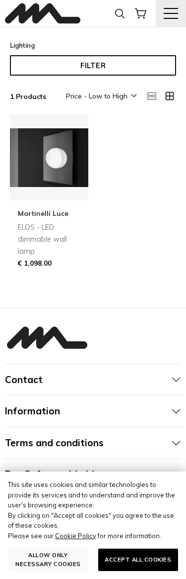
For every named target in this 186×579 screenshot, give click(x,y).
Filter (93, 65)
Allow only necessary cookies (48, 559)
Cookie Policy (75, 536)
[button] (100, 96)
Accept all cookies (138, 559)
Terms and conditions (54, 443)
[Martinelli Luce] (42, 13)
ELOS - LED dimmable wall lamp (42, 239)
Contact (24, 380)
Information (32, 411)
